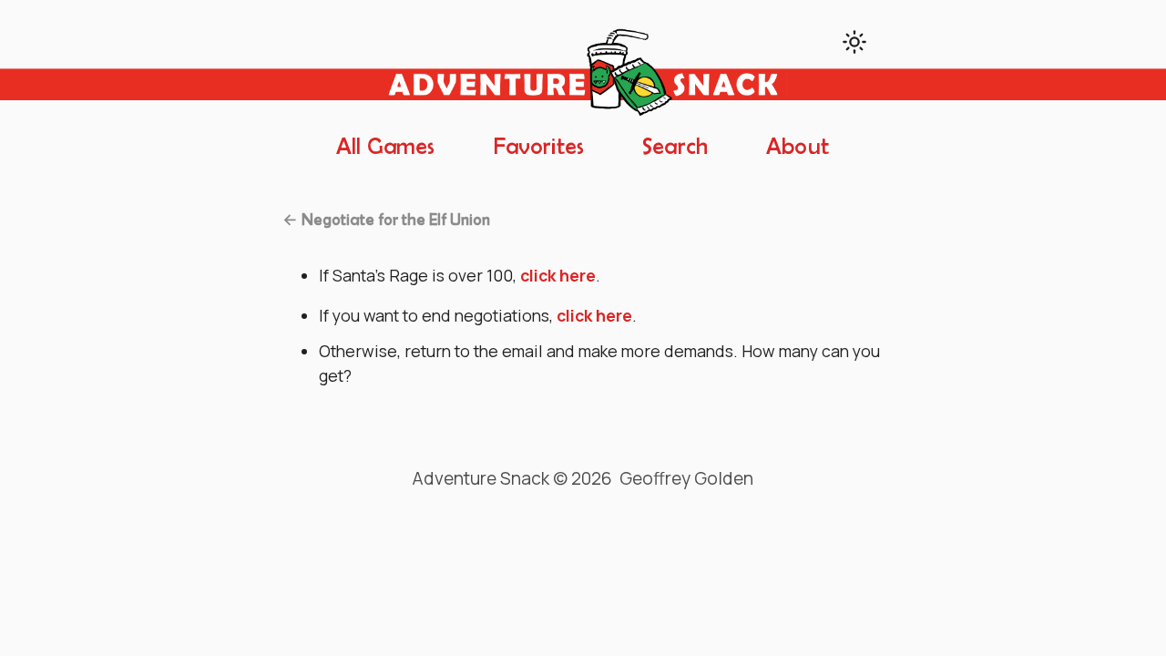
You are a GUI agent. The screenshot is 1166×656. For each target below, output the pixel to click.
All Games (385, 147)
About (797, 147)
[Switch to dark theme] (854, 42)
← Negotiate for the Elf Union (386, 220)
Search (675, 147)
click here (558, 275)
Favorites (539, 147)
